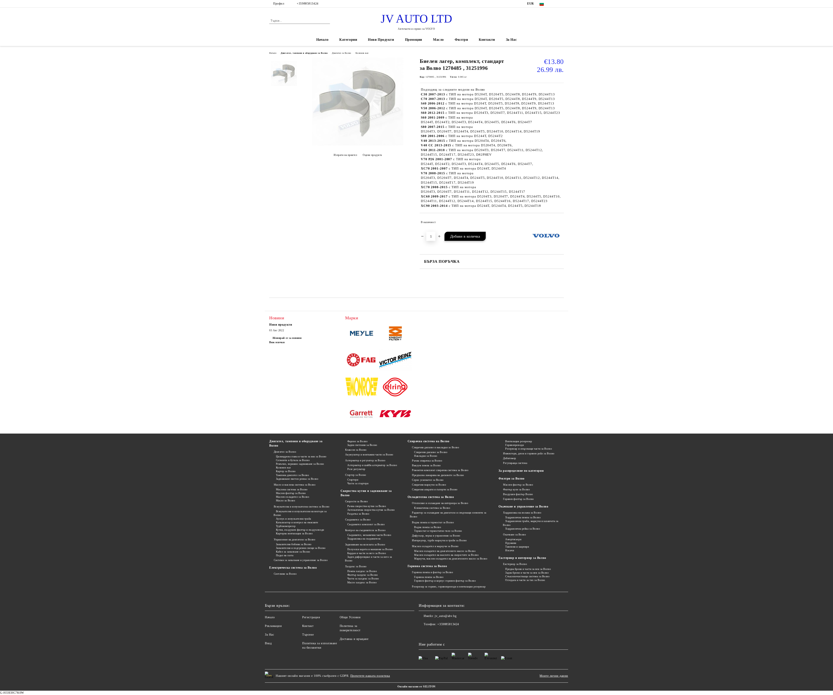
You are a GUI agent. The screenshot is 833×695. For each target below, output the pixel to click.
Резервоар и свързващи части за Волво (528, 448)
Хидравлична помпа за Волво (523, 517)
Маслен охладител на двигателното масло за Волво (445, 551)
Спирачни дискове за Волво (430, 452)
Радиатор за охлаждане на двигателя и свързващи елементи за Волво (448, 514)
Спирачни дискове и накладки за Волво (435, 447)
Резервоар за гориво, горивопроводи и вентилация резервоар (448, 586)
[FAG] (362, 361)
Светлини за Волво (285, 573)
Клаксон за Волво (356, 449)
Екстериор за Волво (515, 564)
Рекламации (273, 626)
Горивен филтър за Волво (518, 499)
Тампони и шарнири (517, 546)
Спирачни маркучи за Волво (429, 484)
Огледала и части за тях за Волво (525, 580)
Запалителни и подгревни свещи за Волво (301, 548)
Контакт (307, 626)
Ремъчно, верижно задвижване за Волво (300, 463)
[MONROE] (362, 387)
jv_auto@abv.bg (445, 616)
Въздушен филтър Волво (518, 494)
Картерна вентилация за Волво (294, 533)
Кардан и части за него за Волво (366, 553)
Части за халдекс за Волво (363, 578)
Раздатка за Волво (358, 513)
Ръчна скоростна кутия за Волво (366, 506)
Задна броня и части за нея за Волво (527, 572)
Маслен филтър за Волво (291, 493)
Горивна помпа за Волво (428, 577)
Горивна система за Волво (427, 566)
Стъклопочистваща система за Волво (527, 576)
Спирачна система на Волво (428, 441)
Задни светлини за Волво (362, 445)
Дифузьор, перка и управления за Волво (436, 535)
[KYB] (395, 414)
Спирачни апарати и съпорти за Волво (434, 489)
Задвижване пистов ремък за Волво (297, 478)
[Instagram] (561, 3)
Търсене (308, 634)
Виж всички (277, 342)
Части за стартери (357, 483)
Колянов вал (362, 53)
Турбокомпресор (285, 526)
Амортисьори (513, 539)
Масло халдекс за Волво (362, 582)
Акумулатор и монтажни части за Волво (369, 454)
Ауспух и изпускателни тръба (293, 518)
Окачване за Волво (514, 534)
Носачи (509, 550)
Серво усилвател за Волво (427, 479)
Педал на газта (284, 555)
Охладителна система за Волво (431, 497)
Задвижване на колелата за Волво (365, 544)
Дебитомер (509, 458)
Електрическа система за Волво (293, 567)
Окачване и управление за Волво (523, 506)
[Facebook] (555, 3)
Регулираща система (515, 463)
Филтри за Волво (511, 478)
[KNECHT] (395, 334)
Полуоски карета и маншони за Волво (370, 549)
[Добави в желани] (561, 222)
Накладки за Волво (425, 455)
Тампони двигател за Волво (292, 475)
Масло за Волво (285, 500)
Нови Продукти (381, 39)
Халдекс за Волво (356, 566)
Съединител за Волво (358, 519)
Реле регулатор (356, 469)
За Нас (511, 39)
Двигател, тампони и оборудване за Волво (304, 53)
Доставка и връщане (354, 639)
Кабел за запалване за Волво (293, 551)
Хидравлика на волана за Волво (522, 512)
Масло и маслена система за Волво (294, 484)
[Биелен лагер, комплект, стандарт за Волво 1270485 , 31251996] (357, 144)
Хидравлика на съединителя (364, 538)
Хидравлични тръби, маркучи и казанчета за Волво (530, 523)
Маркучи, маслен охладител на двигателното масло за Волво (450, 558)
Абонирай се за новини (287, 337)
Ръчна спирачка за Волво (427, 460)
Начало (322, 39)
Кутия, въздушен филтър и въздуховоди (300, 529)
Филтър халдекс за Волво (362, 574)
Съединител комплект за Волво (366, 524)
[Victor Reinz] (395, 361)
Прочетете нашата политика (370, 675)
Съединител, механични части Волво (369, 535)
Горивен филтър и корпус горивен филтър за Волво (445, 580)
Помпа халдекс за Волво (362, 571)
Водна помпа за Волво (427, 527)
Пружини (510, 543)
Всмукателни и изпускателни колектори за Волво (300, 513)
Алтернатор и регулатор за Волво (365, 460)
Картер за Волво (286, 471)
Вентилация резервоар (518, 441)
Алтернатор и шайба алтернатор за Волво (372, 465)
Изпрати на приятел (345, 155)
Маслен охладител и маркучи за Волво (435, 546)
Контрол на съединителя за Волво (365, 530)
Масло (438, 39)
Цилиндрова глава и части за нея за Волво (301, 456)
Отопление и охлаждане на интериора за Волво (440, 503)
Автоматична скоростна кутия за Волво (371, 509)
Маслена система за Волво (292, 489)
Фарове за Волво (357, 441)
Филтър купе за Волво (516, 489)
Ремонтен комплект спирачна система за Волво (440, 470)
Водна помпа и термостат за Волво (433, 522)
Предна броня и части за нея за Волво (528, 569)
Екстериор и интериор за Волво (522, 558)
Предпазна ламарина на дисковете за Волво (438, 475)
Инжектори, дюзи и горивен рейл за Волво (528, 453)
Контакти (487, 39)
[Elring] (395, 387)
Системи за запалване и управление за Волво (301, 560)
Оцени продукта (372, 155)
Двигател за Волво (341, 53)
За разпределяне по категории (521, 470)
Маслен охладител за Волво (292, 496)
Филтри (461, 39)
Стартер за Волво (355, 474)
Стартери (352, 479)
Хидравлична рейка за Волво (522, 528)
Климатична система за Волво (432, 507)
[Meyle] (362, 334)
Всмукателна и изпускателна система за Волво (302, 506)
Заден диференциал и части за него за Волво (368, 558)
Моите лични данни (553, 675)
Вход (268, 643)
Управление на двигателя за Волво (294, 539)
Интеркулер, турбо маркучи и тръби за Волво (439, 540)
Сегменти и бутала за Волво (293, 460)
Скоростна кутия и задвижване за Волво (366, 493)
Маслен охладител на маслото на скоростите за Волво (446, 554)
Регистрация (311, 617)
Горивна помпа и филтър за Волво (432, 572)
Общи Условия (350, 617)
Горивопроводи (514, 445)
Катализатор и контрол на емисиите (297, 522)
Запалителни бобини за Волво (294, 544)
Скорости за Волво (356, 501)
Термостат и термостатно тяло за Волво (438, 530)
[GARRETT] (362, 414)
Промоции (413, 39)
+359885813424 (307, 3)
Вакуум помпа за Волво (426, 465)
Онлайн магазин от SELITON (416, 686)
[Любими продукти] (553, 20)
